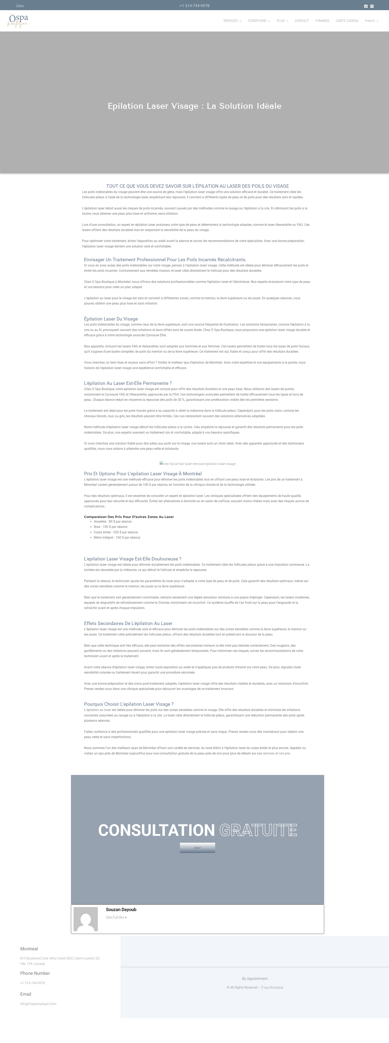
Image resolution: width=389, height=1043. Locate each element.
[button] (240, 21)
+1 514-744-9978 (194, 6)
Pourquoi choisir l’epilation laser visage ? (129, 704)
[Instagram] (372, 6)
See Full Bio (115, 917)
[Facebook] (366, 6)
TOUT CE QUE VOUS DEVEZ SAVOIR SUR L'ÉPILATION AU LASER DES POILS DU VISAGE (197, 186)
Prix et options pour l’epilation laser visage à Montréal (143, 473)
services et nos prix (276, 753)
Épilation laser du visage (111, 319)
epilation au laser (99, 710)
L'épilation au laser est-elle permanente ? (128, 383)
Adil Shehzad (264, 970)
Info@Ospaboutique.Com (38, 1004)
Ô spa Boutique (272, 987)
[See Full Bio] (125, 917)
